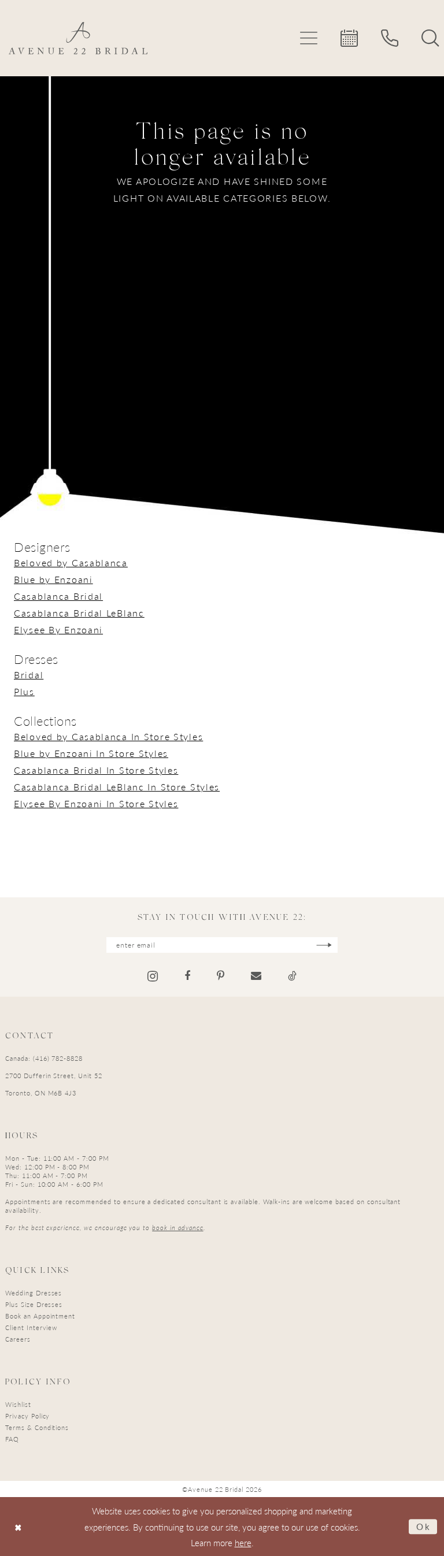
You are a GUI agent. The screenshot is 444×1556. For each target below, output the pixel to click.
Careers (18, 1339)
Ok (423, 1526)
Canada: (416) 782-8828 (44, 1058)
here (243, 1542)
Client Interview (31, 1327)
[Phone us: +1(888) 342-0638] (389, 38)
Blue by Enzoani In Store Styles (91, 753)
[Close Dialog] (18, 1527)
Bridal (28, 674)
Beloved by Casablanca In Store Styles (108, 736)
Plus (24, 691)
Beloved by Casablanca (71, 562)
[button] (308, 38)
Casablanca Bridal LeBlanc (79, 612)
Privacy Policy (27, 1416)
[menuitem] (308, 38)
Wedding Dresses (33, 1292)
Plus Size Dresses (33, 1304)
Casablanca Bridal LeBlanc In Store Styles (117, 786)
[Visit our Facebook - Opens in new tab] (187, 976)
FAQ (12, 1439)
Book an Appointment (40, 1316)
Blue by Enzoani (53, 579)
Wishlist (18, 1404)
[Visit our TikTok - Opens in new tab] (292, 976)
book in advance (177, 1227)
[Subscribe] (324, 945)
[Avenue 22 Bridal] (78, 38)
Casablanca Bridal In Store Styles (96, 770)
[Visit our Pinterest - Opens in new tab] (220, 976)
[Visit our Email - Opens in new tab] (256, 976)
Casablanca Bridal (58, 596)
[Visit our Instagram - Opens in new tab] (152, 976)
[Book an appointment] (349, 38)
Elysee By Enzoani (58, 629)
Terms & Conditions (37, 1427)
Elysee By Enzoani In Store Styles (96, 803)
